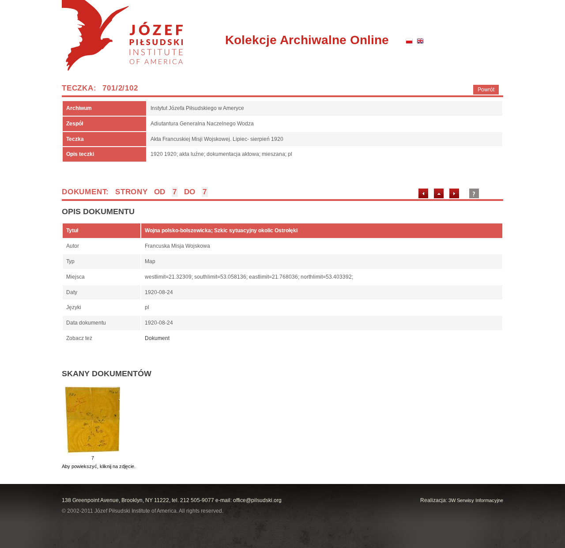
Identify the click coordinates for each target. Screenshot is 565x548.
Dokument (157, 338)
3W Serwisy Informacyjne (475, 500)
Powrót (486, 90)
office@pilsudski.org (257, 500)
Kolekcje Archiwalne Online (307, 40)
